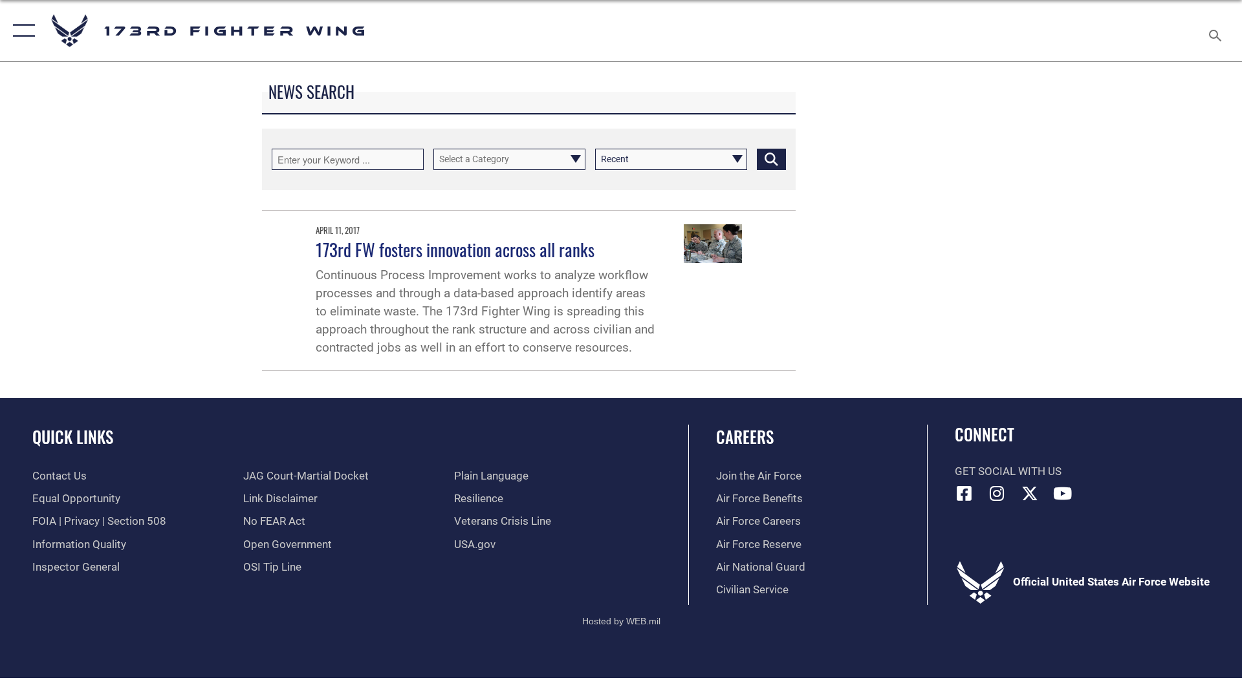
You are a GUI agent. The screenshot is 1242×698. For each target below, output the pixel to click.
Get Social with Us (1008, 471)
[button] (21, 30)
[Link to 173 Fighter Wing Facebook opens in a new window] (964, 493)
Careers (745, 437)
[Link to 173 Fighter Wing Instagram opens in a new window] (997, 493)
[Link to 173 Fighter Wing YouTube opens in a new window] (1063, 493)
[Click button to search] (771, 159)
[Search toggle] (1216, 30)
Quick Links (72, 437)
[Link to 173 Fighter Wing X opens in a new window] (1030, 493)
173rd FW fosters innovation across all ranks (455, 249)
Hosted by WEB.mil (621, 621)
